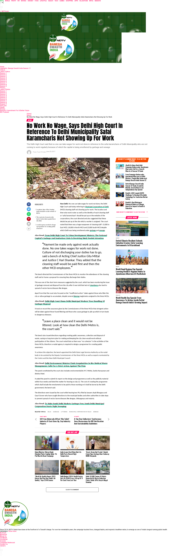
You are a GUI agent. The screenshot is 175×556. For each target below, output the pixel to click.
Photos (2, 88)
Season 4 (3, 78)
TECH (56, 1)
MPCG (91, 1)
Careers (3, 546)
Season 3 (3, 76)
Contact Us (4, 544)
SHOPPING (69, 1)
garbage (93, 230)
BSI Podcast (4, 112)
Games (62, 1)
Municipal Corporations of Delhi (97, 207)
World (7, 1)
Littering (64, 412)
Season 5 (3, 80)
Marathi (98, 1)
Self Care (3, 106)
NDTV (2, 1)
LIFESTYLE (43, 1)
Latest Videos (5, 72)
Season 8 (3, 84)
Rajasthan (83, 1)
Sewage (95, 412)
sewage (102, 230)
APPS (76, 1)
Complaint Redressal (7, 543)
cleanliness (94, 285)
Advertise (3, 534)
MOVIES (23, 1)
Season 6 (3, 81)
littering (76, 296)
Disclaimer (4, 539)
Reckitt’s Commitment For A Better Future (14, 110)
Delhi (49, 412)
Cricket (30, 1)
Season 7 (3, 83)
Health (2, 107)
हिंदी (19, 1)
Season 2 (3, 75)
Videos (2, 70)
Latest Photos (5, 89)
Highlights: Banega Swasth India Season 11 (15, 68)
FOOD (36, 1)
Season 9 (3, 86)
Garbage (56, 412)
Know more (12, 531)
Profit (13, 1)
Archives (3, 533)
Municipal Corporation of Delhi (80, 412)
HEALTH (50, 1)
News (29, 115)
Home (2, 67)
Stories (2, 109)
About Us (3, 536)
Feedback (3, 538)
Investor (3, 541)
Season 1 (3, 73)
